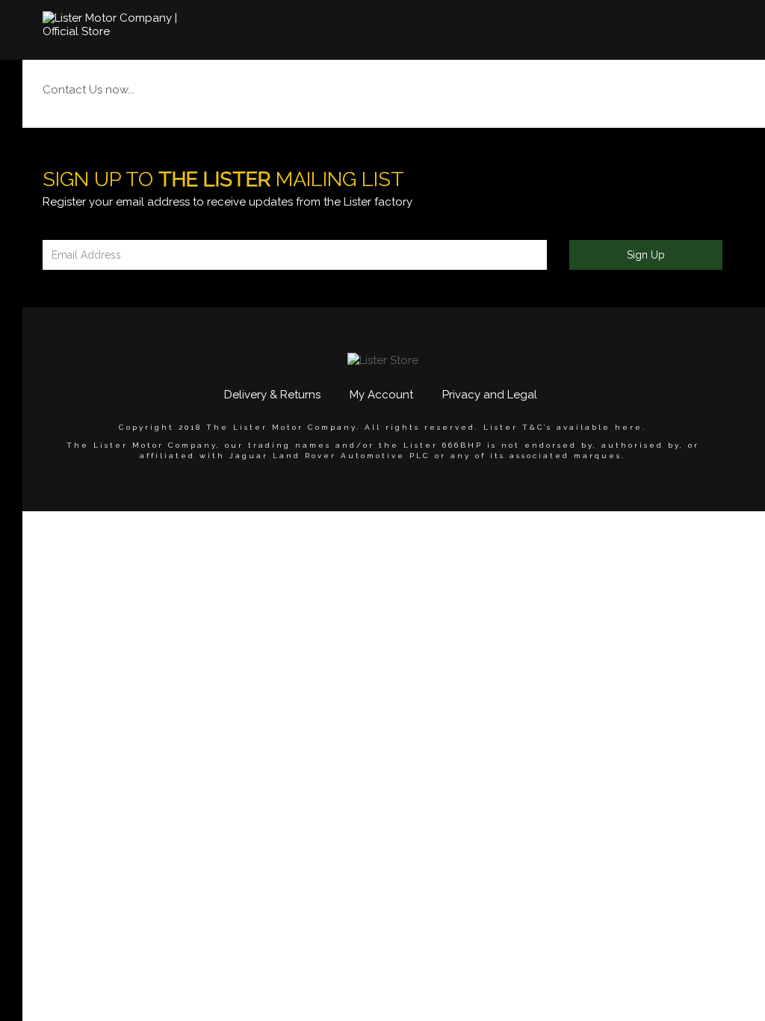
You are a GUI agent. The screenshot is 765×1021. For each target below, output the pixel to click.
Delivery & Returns (272, 394)
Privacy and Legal (489, 394)
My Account (381, 394)
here (628, 427)
